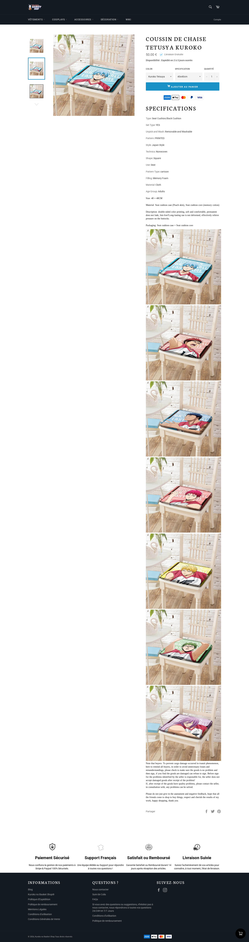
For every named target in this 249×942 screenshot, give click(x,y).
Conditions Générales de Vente (44, 919)
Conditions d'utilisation (40, 914)
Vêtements (35, 19)
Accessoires (83, 19)
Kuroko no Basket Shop (45, 937)
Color (149, 69)
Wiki (128, 19)
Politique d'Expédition (39, 899)
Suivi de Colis (99, 894)
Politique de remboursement (42, 904)
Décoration (109, 19)
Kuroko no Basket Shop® (41, 894)
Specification (182, 69)
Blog (30, 889)
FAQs (95, 899)
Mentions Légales (37, 909)
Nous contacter (100, 889)
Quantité (209, 69)
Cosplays (59, 19)
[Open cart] (240, 933)
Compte (217, 19)
